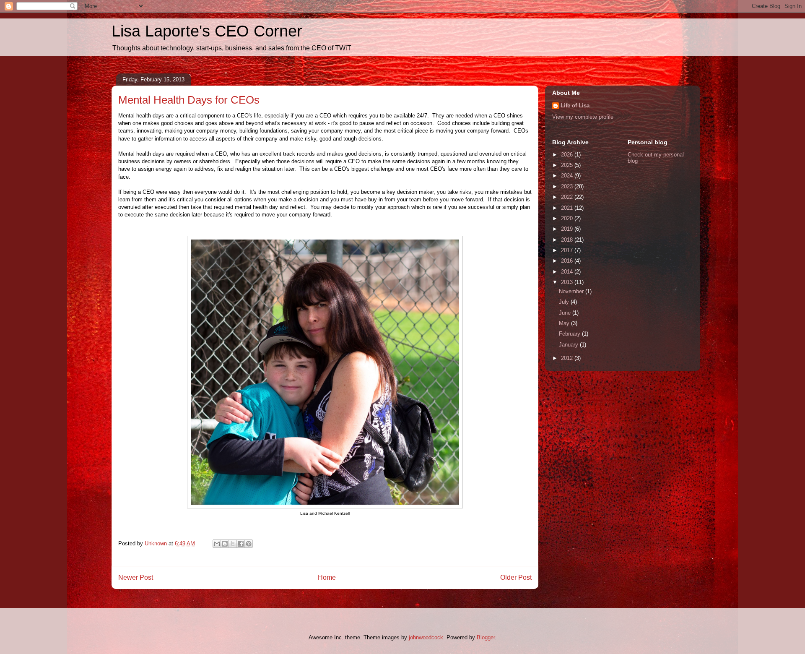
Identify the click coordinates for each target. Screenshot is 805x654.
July (565, 302)
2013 (567, 282)
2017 (567, 250)
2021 (567, 208)
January (569, 344)
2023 (567, 186)
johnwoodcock (426, 637)
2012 (567, 358)
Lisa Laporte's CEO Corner (207, 31)
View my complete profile (582, 117)
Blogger (486, 637)
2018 (567, 240)
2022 (567, 197)
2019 (567, 229)
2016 (567, 261)
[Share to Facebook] (240, 543)
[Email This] (217, 543)
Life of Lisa (575, 105)
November (572, 291)
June (565, 313)
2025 (567, 165)
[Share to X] (233, 543)
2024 (567, 175)
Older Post (516, 577)
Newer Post (135, 577)
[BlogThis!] (225, 543)
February (570, 334)
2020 (567, 218)
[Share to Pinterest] (248, 543)
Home (327, 577)
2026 (567, 154)
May (565, 323)
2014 (567, 271)
